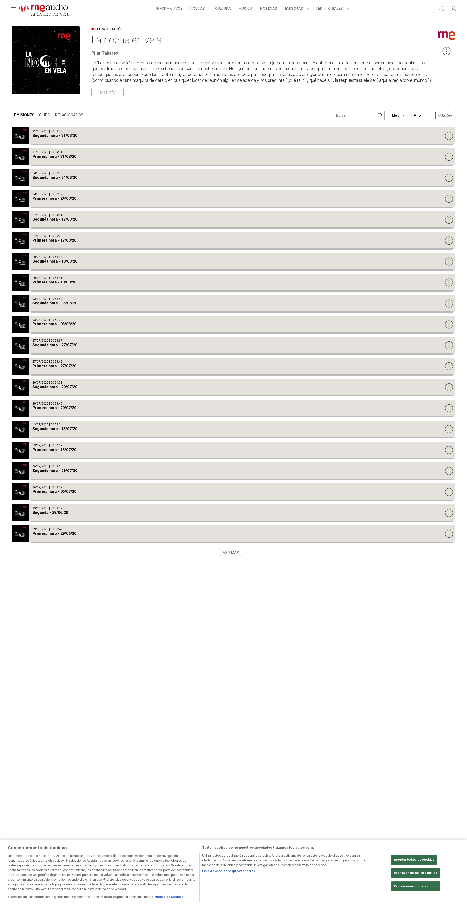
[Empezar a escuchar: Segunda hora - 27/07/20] (233, 345)
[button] (13, 9)
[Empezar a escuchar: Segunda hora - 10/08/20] (233, 261)
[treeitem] (169, 9)
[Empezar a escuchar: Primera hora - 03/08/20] (233, 324)
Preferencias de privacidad (415, 886)
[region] (233, 872)
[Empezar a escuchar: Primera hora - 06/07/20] (233, 491)
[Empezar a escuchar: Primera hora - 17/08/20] (233, 240)
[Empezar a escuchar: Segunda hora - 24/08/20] (233, 177)
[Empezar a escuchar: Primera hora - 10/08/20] (233, 282)
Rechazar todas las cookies (415, 873)
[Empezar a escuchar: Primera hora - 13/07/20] (233, 450)
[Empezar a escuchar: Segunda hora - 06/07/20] (233, 471)
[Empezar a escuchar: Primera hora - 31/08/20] (233, 156)
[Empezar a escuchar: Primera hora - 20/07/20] (233, 408)
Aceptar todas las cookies (414, 859)
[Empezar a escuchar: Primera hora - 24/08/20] (233, 198)
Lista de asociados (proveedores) (228, 871)
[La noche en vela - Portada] (43, 9)
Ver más (231, 552)
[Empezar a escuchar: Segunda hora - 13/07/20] (233, 429)
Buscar (445, 115)
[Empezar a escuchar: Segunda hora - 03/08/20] (233, 303)
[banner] (43, 9)
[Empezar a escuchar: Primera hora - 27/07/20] (233, 366)
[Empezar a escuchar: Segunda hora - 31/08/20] (233, 135)
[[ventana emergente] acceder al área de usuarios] (453, 9)
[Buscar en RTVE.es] (442, 9)
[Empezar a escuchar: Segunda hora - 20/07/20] (233, 387)
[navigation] (252, 9)
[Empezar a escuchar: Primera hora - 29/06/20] (233, 533)
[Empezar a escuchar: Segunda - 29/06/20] (233, 512)
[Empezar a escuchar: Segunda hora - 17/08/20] (233, 219)
